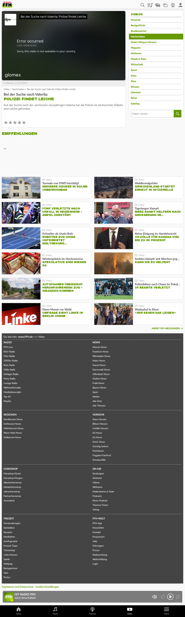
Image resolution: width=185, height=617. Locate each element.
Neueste (136, 20)
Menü (166, 614)
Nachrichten (18, 89)
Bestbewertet (138, 31)
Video (7, 89)
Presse (96, 550)
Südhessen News (12, 437)
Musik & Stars (138, 59)
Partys (7, 577)
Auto (133, 76)
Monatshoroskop (12, 487)
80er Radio (9, 352)
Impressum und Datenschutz (18, 587)
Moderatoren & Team (103, 492)
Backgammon (10, 568)
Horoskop (11, 469)
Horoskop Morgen (13, 478)
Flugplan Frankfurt (101, 455)
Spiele (7, 559)
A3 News (97, 433)
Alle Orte (97, 401)
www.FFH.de (25, 337)
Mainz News (98, 361)
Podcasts (97, 496)
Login (95, 564)
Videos (96, 483)
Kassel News (99, 365)
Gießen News (99, 379)
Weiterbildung (99, 559)
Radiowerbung (99, 555)
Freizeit (9, 518)
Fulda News (98, 383)
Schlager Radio (11, 374)
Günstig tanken (100, 446)
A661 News (98, 442)
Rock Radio (9, 365)
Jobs (94, 541)
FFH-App (97, 523)
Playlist (150, 3)
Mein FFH (180, 3)
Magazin (136, 48)
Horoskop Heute (12, 474)
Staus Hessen (99, 419)
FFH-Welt (98, 518)
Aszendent (9, 501)
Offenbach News (101, 374)
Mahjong (8, 564)
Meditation (9, 537)
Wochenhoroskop (12, 483)
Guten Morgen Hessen (143, 42)
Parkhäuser (98, 451)
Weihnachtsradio (12, 388)
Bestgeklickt (138, 25)
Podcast (92, 614)
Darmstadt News (101, 370)
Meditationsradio (12, 392)
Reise (134, 98)
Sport (134, 70)
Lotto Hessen (10, 555)
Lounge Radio (10, 383)
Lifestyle (136, 92)
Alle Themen (99, 406)
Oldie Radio (9, 370)
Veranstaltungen (12, 523)
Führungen (98, 546)
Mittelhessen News (13, 428)
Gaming (135, 103)
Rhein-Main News (13, 433)
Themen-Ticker (100, 505)
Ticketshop (9, 550)
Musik (55, 614)
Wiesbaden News (101, 356)
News (96, 342)
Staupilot (157, 3)
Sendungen (98, 474)
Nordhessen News (13, 419)
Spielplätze (9, 528)
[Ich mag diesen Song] (163, 597)
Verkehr (98, 414)
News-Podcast (99, 501)
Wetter (165, 3)
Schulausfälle (99, 460)
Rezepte (8, 532)
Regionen (10, 414)
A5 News (97, 437)
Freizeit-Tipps (11, 546)
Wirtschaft (137, 64)
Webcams (97, 487)
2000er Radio (11, 361)
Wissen (135, 87)
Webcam (173, 3)
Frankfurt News (100, 352)
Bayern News (99, 388)
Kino (133, 81)
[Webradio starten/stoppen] (170, 597)
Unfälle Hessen (100, 428)
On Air (96, 469)
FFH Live (8, 347)
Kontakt (96, 532)
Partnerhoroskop (12, 496)
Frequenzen (98, 537)
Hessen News (99, 347)
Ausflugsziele (10, 541)
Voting (95, 510)
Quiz (6, 573)
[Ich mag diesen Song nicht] (177, 597)
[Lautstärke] (154, 597)
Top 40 (7, 397)
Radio (8, 342)
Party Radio (9, 379)
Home (18, 614)
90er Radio (9, 356)
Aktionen (136, 53)
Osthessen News (12, 424)
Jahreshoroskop (12, 492)
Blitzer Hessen (99, 424)
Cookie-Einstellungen (47, 587)
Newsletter (98, 528)
